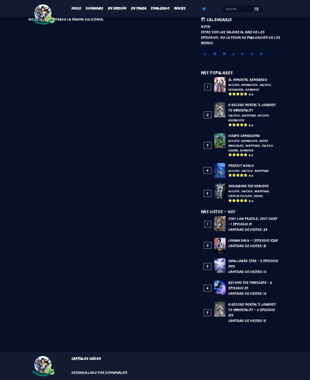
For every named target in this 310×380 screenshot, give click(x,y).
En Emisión (117, 8)
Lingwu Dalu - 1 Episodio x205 (253, 240)
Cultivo (265, 85)
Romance (252, 89)
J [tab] (233, 54)
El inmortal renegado (247, 80)
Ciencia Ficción (240, 196)
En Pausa (138, 8)
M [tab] (215, 54)
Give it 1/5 (230, 93)
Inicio (76, 8)
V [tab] (243, 54)
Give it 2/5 (234, 93)
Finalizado (160, 8)
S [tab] (252, 54)
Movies (180, 8)
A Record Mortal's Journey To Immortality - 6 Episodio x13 (252, 309)
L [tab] (205, 54)
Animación (249, 85)
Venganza (235, 89)
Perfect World (241, 166)
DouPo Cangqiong (244, 136)
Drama (233, 150)
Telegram (204, 9)
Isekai (258, 196)
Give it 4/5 (242, 93)
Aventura (249, 115)
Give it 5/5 (246, 93)
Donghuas (94, 8)
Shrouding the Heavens (248, 186)
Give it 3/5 (238, 93)
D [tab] (261, 54)
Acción (233, 85)
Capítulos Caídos (86, 359)
